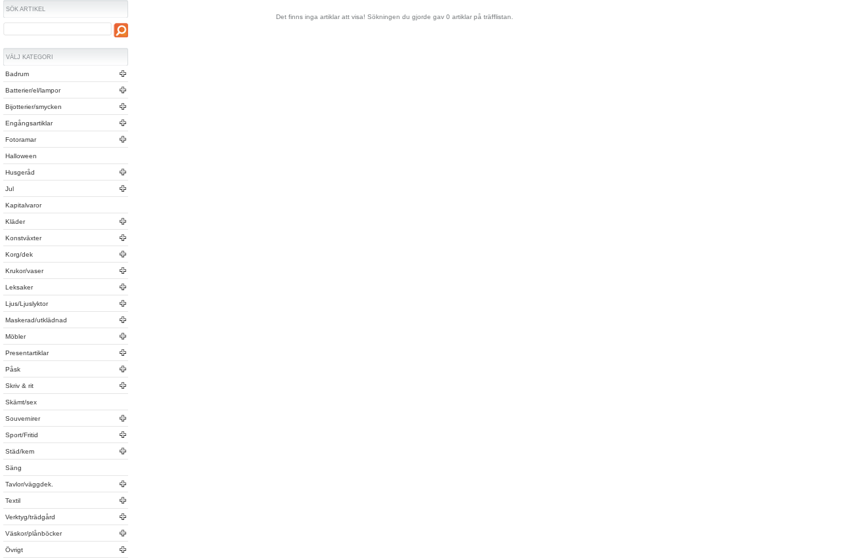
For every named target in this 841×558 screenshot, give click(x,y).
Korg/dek (18, 254)
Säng (12, 467)
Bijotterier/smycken (32, 106)
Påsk (11, 369)
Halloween (20, 156)
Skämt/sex (20, 402)
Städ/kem (18, 451)
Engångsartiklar (28, 123)
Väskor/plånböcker (32, 533)
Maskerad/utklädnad (35, 320)
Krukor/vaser (23, 270)
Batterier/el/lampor (31, 90)
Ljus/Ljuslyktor (25, 303)
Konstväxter (22, 238)
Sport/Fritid (20, 435)
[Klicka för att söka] (121, 30)
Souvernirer (21, 418)
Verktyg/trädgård (29, 517)
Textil (11, 500)
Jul (8, 188)
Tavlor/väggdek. (28, 484)
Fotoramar (19, 139)
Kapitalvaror (22, 205)
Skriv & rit (18, 385)
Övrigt (13, 549)
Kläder (14, 221)
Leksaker (18, 287)
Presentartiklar (26, 352)
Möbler (14, 336)
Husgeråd (19, 172)
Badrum (16, 73)
